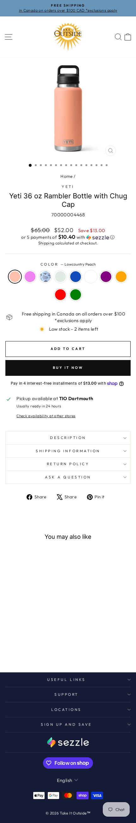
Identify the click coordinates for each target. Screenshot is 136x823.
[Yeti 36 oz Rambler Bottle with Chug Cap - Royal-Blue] (40, 638)
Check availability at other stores (46, 415)
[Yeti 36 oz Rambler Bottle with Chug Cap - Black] (18, 644)
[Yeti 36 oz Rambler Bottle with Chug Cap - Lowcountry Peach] (11, 638)
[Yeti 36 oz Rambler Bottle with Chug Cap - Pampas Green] (36, 650)
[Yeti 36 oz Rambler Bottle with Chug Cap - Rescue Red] (47, 638)
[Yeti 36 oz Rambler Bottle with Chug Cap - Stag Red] (29, 650)
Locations (66, 709)
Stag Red (60, 294)
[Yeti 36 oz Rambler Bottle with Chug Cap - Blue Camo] (25, 638)
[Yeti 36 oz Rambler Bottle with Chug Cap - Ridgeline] (32, 638)
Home (66, 176)
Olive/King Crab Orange (121, 276)
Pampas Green (75, 294)
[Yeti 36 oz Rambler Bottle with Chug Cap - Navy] (25, 644)
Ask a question (68, 477)
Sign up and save (66, 724)
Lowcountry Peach (15, 276)
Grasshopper (90, 276)
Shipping (46, 242)
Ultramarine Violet (30, 276)
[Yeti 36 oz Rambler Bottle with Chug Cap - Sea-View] (32, 644)
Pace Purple (106, 276)
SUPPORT (66, 694)
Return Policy (68, 463)
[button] (68, 237)
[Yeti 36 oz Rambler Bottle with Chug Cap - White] (11, 644)
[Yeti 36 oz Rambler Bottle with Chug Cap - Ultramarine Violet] (18, 638)
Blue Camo (45, 276)
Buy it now (68, 367)
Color (68, 264)
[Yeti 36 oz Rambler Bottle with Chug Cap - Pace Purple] (47, 644)
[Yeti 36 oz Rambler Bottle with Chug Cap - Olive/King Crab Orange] (22, 650)
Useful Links (66, 679)
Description (68, 437)
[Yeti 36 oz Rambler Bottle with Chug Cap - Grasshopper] (40, 644)
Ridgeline (60, 276)
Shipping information (68, 450)
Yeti (68, 186)
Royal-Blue (75, 276)
